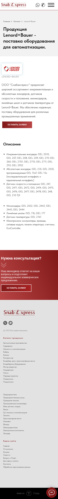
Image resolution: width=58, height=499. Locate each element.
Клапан (6, 355)
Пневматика (8, 379)
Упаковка (6, 421)
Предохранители (10, 394)
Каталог (17, 21)
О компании (8, 449)
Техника (6, 415)
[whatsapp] (11, 323)
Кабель (6, 352)
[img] (37, 5)
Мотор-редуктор (10, 367)
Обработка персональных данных (16, 467)
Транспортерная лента (12, 418)
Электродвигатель (10, 427)
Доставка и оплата (10, 461)
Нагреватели (8, 370)
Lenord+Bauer (30, 21)
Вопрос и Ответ (9, 458)
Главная (6, 21)
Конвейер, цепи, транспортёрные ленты (19, 361)
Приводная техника (11, 400)
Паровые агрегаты (10, 376)
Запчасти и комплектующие (14, 349)
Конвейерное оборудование (14, 364)
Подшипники (8, 382)
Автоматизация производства (15, 343)
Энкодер (6, 433)
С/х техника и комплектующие (15, 412)
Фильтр (6, 424)
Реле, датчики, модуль (11, 406)
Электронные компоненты (13, 430)
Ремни (5, 409)
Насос (6, 373)
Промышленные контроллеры (15, 403)
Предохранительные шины (13, 397)
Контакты (7, 464)
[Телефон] (5, 323)
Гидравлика (7, 346)
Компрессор (8, 358)
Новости (6, 455)
